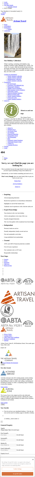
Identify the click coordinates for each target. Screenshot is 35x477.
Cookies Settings (17, 469)
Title (3, 428)
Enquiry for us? (5, 453)
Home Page (17, 181)
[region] (17, 467)
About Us (6, 100)
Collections (7, 30)
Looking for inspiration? (10, 74)
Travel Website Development (10, 363)
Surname (4, 438)
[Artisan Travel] (17, 303)
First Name (4, 433)
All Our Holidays (17, 183)
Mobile (3, 443)
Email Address (5, 448)
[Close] (33, 459)
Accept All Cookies (17, 473)
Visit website (4, 387)
